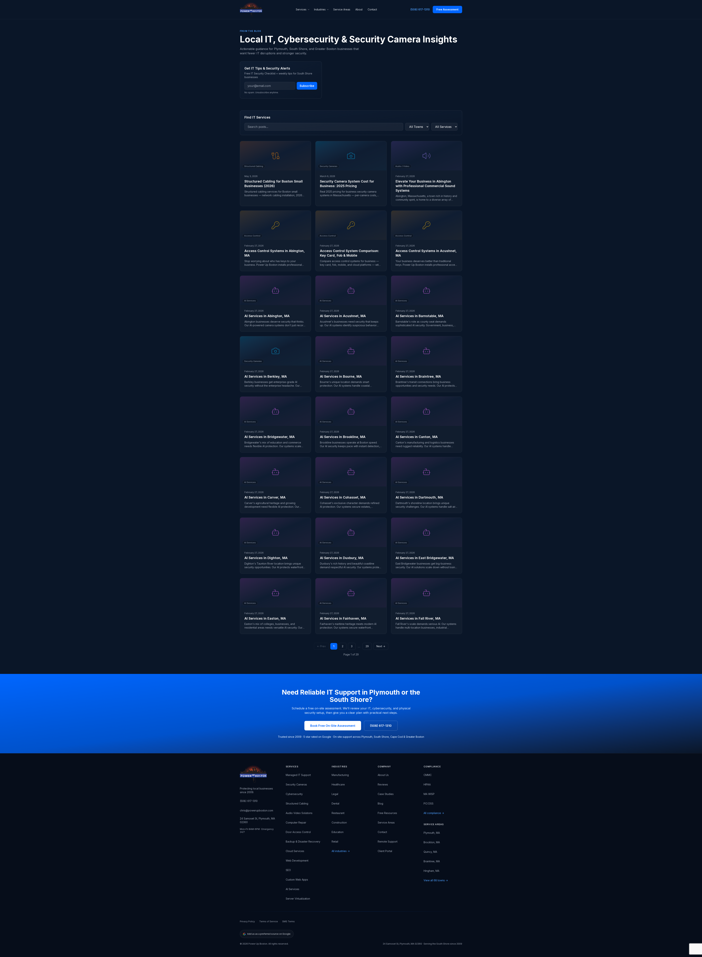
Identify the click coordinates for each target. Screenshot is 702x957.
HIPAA (427, 784)
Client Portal (385, 851)
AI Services (292, 889)
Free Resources (387, 813)
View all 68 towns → (436, 880)
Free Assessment (447, 9)
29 (367, 646)
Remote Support (387, 841)
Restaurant (338, 813)
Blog (380, 803)
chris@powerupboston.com (256, 810)
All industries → (341, 851)
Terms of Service (268, 921)
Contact (372, 9)
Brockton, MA (432, 842)
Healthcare (338, 784)
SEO (288, 870)
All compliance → (434, 813)
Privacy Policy (247, 921)
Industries (320, 9)
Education (338, 832)
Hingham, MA (431, 870)
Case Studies (386, 794)
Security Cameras (296, 784)
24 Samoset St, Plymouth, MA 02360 (257, 820)
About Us (383, 774)
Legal (335, 794)
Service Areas (341, 9)
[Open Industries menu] (328, 9)
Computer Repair (296, 822)
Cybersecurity (294, 794)
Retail (335, 841)
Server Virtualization (298, 898)
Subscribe (307, 86)
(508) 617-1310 (420, 9)
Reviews (383, 784)
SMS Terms (288, 921)
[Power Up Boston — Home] (251, 9)
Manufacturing (340, 774)
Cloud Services (295, 851)
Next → (380, 646)
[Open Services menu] (309, 9)
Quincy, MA (430, 851)
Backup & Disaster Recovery (303, 841)
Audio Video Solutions (299, 813)
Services (301, 9)
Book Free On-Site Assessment (332, 725)
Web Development (297, 860)
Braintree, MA (432, 861)
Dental (335, 803)
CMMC (428, 774)
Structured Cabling (297, 803)
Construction (339, 822)
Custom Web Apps (297, 879)
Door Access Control (298, 832)
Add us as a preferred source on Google (268, 933)
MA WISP (429, 794)
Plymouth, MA (432, 832)
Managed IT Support (298, 774)
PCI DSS (428, 803)
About (359, 9)
